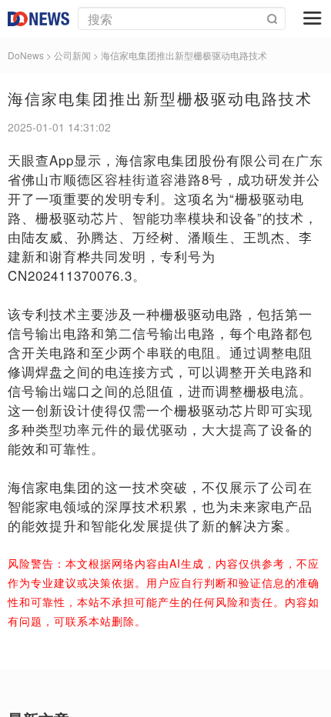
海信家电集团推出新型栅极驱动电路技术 (184, 55)
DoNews (26, 55)
